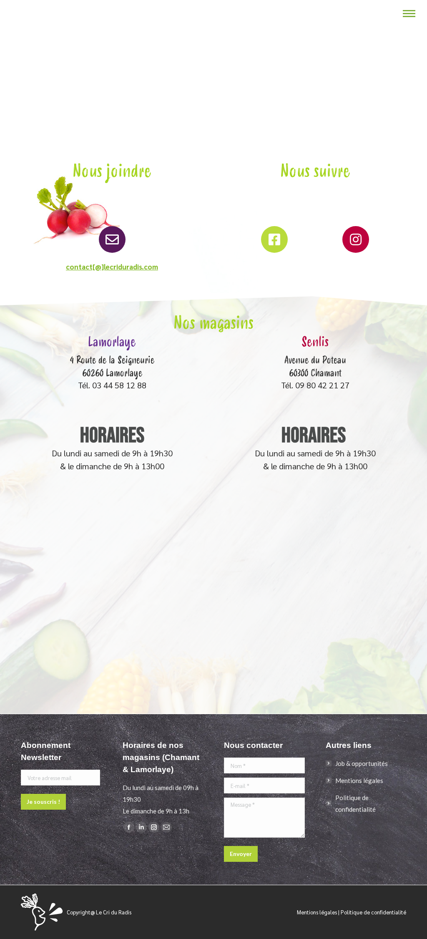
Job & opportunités (361, 763)
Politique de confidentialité (355, 803)
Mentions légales (359, 780)
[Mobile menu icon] (409, 13)
